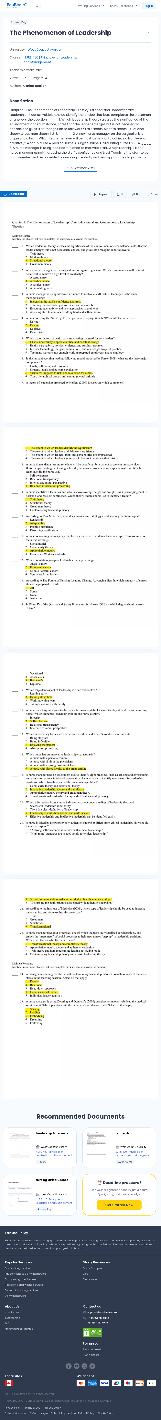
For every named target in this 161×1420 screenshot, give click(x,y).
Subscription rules (15, 1413)
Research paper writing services (24, 1284)
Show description (83, 168)
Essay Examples (92, 1268)
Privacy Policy (13, 1407)
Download (16, 194)
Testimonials (12, 1318)
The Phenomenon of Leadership (60, 32)
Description (21, 101)
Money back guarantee (19, 1329)
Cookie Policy (106, 1413)
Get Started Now (119, 1205)
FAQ (7, 1323)
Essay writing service (17, 1268)
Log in (149, 6)
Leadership (123, 1133)
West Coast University (45, 49)
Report (103, 194)
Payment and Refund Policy (77, 1413)
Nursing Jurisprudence (52, 1180)
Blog (85, 1273)
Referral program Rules (44, 1413)
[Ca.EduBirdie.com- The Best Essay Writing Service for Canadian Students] (9, 1385)
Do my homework (15, 1295)
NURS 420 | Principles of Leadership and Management (50, 59)
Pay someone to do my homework (25, 1273)
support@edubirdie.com (67, 1248)
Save (154, 194)
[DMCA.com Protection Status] (119, 1332)
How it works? (13, 1312)
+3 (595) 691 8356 (98, 1318)
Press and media (93, 1349)
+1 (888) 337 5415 (97, 1322)
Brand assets (91, 1355)
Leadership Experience (52, 1133)
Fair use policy (52, 1407)
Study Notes (90, 1279)
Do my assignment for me (20, 1279)
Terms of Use (32, 1407)
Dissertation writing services (21, 1290)
